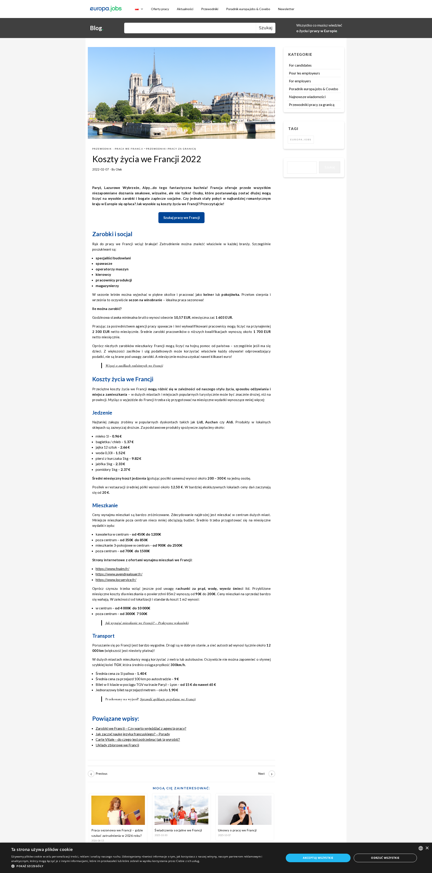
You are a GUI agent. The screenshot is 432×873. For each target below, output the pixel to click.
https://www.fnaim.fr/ (112, 568)
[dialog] (216, 858)
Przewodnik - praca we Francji (117, 148)
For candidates (300, 65)
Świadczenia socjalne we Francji (178, 830)
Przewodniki (209, 9)
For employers (300, 81)
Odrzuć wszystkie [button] (385, 858)
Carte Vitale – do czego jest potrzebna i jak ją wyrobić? (138, 739)
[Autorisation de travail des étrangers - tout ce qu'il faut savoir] (265, 773)
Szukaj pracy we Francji (181, 217)
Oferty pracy (160, 9)
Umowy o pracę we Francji (237, 830)
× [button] (427, 848)
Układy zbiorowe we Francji (117, 745)
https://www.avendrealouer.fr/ (119, 574)
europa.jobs (300, 139)
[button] (143, 866)
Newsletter (286, 9)
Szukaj (330, 167)
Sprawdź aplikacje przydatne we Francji (168, 699)
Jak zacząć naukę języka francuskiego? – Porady (133, 734)
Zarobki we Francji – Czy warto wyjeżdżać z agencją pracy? (141, 728)
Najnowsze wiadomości (307, 96)
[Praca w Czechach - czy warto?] (98, 773)
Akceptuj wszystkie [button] (318, 858)
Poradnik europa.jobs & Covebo (248, 9)
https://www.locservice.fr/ (116, 579)
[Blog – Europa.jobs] (106, 9)
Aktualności (185, 9)
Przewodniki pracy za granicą (171, 148)
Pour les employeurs (304, 73)
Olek (119, 169)
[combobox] (420, 848)
